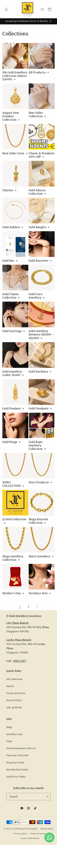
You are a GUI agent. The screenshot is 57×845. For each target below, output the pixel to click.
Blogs (9, 727)
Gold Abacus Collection (37, 192)
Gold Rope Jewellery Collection (36, 445)
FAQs (9, 741)
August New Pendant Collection (10, 116)
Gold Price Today (16, 776)
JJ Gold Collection (14, 519)
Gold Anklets (11, 227)
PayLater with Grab (17, 755)
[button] (6, 9)
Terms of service (38, 833)
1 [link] (20, 606)
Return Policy (14, 700)
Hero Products (39, 482)
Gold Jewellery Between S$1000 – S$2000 (41, 334)
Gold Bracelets (38, 260)
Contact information (29, 838)
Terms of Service (15, 693)
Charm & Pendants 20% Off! (41, 155)
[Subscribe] (47, 796)
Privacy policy (20, 833)
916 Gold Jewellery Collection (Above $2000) (14, 76)
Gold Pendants (38, 408)
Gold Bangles (37, 227)
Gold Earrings (12, 331)
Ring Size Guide (15, 762)
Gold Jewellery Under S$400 (12, 373)
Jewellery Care (14, 734)
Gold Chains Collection (10, 295)
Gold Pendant (11, 408)
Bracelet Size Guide (17, 769)
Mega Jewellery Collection (12, 558)
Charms (7, 190)
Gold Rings (9, 442)
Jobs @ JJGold (14, 707)
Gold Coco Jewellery (35, 295)
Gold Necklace (38, 371)
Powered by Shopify (28, 829)
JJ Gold (15, 829)
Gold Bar (8, 260)
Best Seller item (13, 153)
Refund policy (47, 829)
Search (10, 686)
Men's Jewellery (39, 556)
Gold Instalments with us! (21, 748)
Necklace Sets (38, 593)
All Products (37, 72)
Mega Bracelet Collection (38, 521)
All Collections (14, 679)
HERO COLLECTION (11, 484)
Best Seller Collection (36, 114)
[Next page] (37, 606)
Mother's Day (11, 593)
